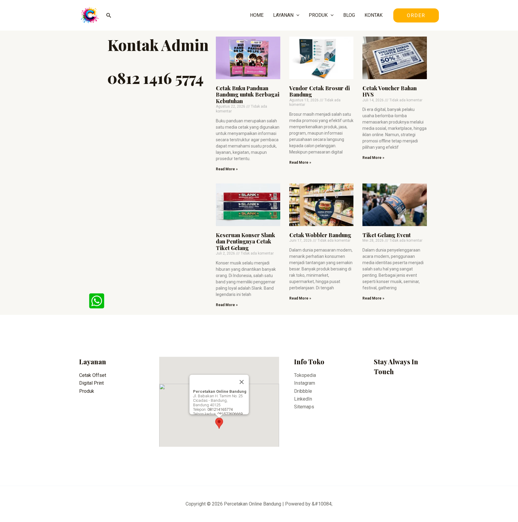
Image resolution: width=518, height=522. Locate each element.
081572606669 (230, 414)
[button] (219, 423)
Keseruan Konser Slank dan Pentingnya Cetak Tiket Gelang (245, 241)
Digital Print (91, 383)
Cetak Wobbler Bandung (320, 235)
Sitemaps (304, 407)
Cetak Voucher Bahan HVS (389, 91)
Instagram (304, 383)
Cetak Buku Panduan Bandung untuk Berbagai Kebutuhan (247, 95)
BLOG (349, 15)
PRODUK (318, 15)
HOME (256, 15)
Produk (86, 391)
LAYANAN (283, 15)
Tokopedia (305, 375)
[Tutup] (241, 382)
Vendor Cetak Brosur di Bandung (319, 91)
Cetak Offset (92, 375)
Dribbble (303, 391)
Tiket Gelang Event (386, 235)
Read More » (227, 169)
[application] (296, 15)
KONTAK (374, 15)
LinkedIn (303, 399)
